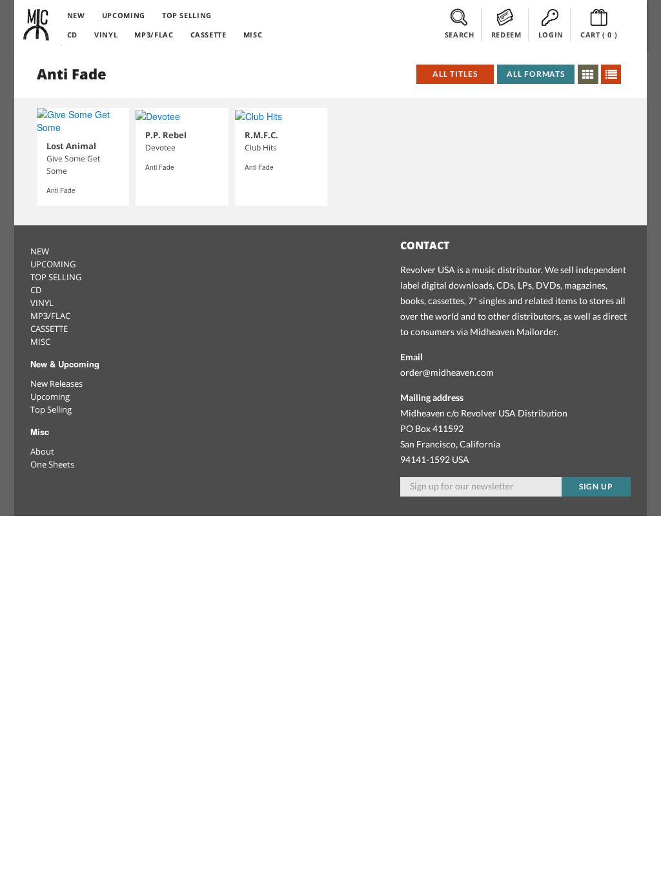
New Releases (56, 383)
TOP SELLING (187, 15)
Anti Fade (61, 190)
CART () (599, 34)
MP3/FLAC (153, 34)
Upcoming (50, 396)
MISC (253, 34)
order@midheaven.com (447, 372)
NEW (76, 15)
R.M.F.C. (261, 135)
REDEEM (506, 34)
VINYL (105, 34)
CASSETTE (208, 34)
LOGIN (551, 34)
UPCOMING (123, 15)
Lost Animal (71, 146)
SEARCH (459, 34)
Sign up (596, 486)
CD (72, 34)
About (42, 451)
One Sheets (52, 464)
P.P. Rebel (166, 135)
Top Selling (51, 409)
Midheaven (37, 24)
